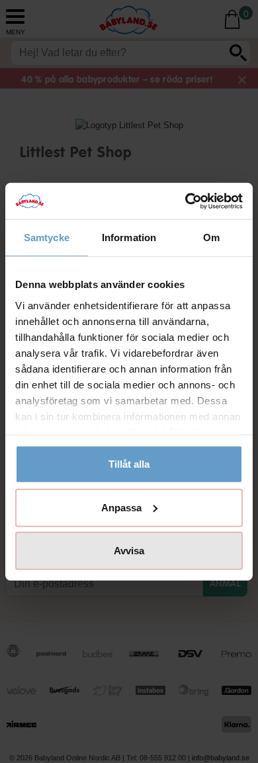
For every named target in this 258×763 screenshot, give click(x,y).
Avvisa (129, 550)
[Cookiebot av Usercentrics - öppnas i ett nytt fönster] (185, 200)
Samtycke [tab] (46, 237)
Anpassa (121, 507)
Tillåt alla (129, 464)
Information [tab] (129, 237)
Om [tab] (211, 237)
